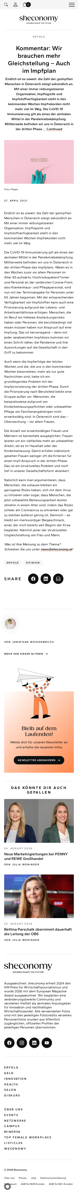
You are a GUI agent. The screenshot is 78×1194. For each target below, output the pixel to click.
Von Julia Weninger (22, 864)
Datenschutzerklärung (53, 1177)
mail (58, 579)
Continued (54, 129)
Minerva (12, 1132)
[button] (7, 1186)
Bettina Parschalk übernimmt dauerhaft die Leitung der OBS (38, 931)
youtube (47, 1043)
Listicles (13, 1143)
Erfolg (13, 562)
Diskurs (12, 1095)
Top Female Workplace (28, 1137)
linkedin (46, 579)
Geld (9, 1073)
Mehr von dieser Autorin (23, 653)
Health (11, 1084)
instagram (22, 1043)
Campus (12, 1126)
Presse (23, 1177)
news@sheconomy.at (56, 549)
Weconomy (15, 1148)
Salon (10, 1090)
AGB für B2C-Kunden (61, 1184)
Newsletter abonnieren (37, 760)
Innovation (15, 1079)
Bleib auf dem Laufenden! (39, 732)
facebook (33, 579)
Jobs (33, 1177)
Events (11, 1115)
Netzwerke (15, 1120)
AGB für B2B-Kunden (33, 1184)
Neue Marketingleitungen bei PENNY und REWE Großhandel (36, 856)
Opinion (33, 562)
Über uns (13, 1109)
